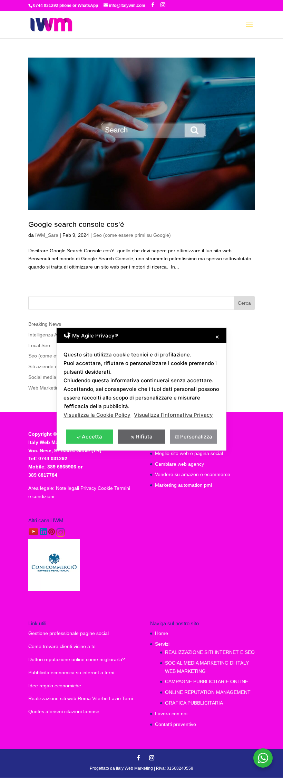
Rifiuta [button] (144, 436)
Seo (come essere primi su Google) (132, 235)
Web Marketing (44, 388)
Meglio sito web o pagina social (189, 453)
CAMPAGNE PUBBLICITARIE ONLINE (206, 681)
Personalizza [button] (196, 436)
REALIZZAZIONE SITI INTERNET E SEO (210, 652)
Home (161, 633)
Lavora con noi (171, 713)
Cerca (244, 303)
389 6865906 (61, 466)
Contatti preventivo (175, 724)
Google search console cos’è (76, 224)
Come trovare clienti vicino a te (62, 646)
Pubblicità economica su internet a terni (71, 672)
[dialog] (141, 389)
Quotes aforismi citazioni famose (63, 711)
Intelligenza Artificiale (51, 334)
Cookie (106, 488)
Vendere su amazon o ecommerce (192, 474)
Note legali (68, 488)
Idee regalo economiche (54, 685)
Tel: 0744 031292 (47, 458)
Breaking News (44, 324)
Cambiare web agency (179, 464)
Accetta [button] (92, 436)
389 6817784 (42, 475)
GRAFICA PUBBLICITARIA (194, 703)
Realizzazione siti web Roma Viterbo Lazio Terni (80, 698)
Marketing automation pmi (183, 485)
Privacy (89, 488)
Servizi (162, 644)
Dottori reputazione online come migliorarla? (76, 659)
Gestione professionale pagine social (68, 633)
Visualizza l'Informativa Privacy (173, 415)
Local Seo (39, 345)
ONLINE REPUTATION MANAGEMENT (208, 692)
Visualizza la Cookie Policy (97, 415)
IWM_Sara (46, 235)
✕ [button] (217, 337)
